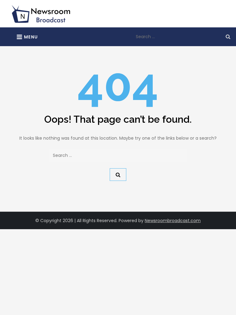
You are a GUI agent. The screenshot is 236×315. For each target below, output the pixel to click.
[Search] (228, 36)
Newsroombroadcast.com (173, 220)
